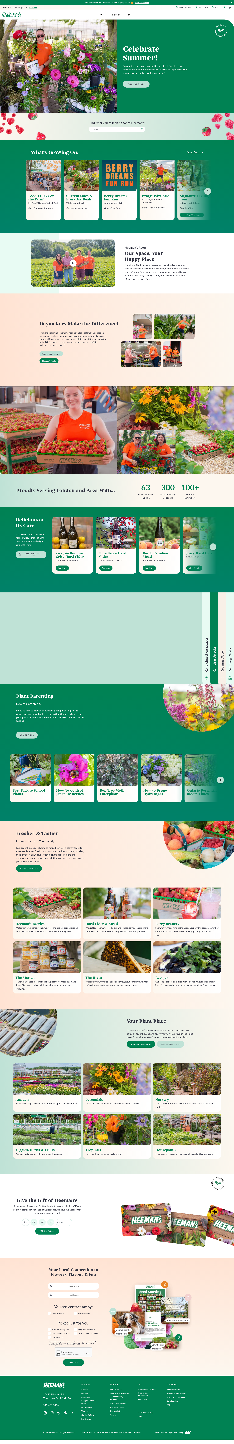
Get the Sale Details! (136, 84)
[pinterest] (66, 1413)
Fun (128, 14)
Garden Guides (87, 1415)
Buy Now (62, 568)
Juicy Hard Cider (200, 553)
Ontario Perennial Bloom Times (202, 792)
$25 (26, 1222)
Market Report (116, 1389)
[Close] (231, 2)
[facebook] (52, 1413)
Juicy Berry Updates (87, 1329)
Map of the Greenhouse (143, 1394)
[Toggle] (230, 15)
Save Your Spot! (193, 215)
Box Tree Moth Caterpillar (112, 792)
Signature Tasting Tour (194, 198)
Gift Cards (203, 7)
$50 (34, 1222)
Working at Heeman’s (176, 1397)
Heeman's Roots (49, 361)
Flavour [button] (116, 14)
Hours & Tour (185, 7)
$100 (50, 1222)
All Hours (33, 7)
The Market (115, 1411)
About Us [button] (172, 1384)
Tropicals (85, 1411)
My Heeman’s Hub (145, 1414)
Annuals (84, 1389)
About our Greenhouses (141, 1044)
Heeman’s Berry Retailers (116, 1397)
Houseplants (57, 1337)
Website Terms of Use (90, 1432)
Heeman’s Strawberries (119, 1393)
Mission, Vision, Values (176, 1393)
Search (142, 129)
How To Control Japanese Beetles (70, 792)
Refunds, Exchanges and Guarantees (117, 1432)
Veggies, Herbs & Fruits (88, 1401)
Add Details (49, 1231)
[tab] (206, 638)
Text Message (84, 1313)
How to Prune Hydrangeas (155, 792)
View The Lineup (142, 2)
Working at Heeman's (51, 354)
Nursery (84, 1393)
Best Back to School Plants (29, 792)
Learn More (25, 665)
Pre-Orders (86, 1419)
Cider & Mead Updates (88, 1333)
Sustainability (172, 1401)
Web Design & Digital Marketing (169, 1433)
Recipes (113, 1415)
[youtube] (72, 1413)
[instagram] (45, 1413)
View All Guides (27, 735)
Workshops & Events (61, 1333)
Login (229, 7)
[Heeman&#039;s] (59, 1385)
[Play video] (73, 263)
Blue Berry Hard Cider (112, 555)
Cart (217, 7)
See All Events (194, 152)
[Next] (207, 191)
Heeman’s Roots (173, 1389)
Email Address (58, 1313)
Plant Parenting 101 (60, 1329)
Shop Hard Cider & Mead (33, 554)
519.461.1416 (51, 1405)
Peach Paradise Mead (155, 555)
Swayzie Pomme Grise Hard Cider (70, 555)
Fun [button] (140, 1384)
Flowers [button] (101, 14)
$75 (42, 1222)
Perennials (85, 1397)
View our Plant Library (170, 1044)
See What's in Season (29, 868)
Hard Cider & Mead (118, 1403)
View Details (194, 568)
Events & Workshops (147, 1389)
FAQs (169, 1405)
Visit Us (137, 1432)
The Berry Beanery (118, 1407)
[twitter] (59, 1413)
